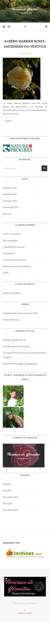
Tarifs (6, 273)
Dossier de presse (11, 320)
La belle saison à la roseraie (16, 346)
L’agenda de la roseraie (14, 247)
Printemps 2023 (10, 207)
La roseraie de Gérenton (14, 260)
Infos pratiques (10, 240)
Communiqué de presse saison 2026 (20, 313)
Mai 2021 (7, 484)
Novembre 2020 (10, 510)
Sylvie (9, 121)
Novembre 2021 (10, 497)
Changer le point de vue (14, 340)
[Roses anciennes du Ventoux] (25, 10)
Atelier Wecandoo (12, 293)
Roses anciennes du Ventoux (17, 266)
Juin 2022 (7, 214)
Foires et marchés (11, 234)
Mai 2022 (7, 490)
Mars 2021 (7, 503)
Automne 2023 (10, 194)
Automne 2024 (10, 201)
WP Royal (32, 603)
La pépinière (9, 253)
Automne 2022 (10, 188)
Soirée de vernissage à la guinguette (20, 363)
